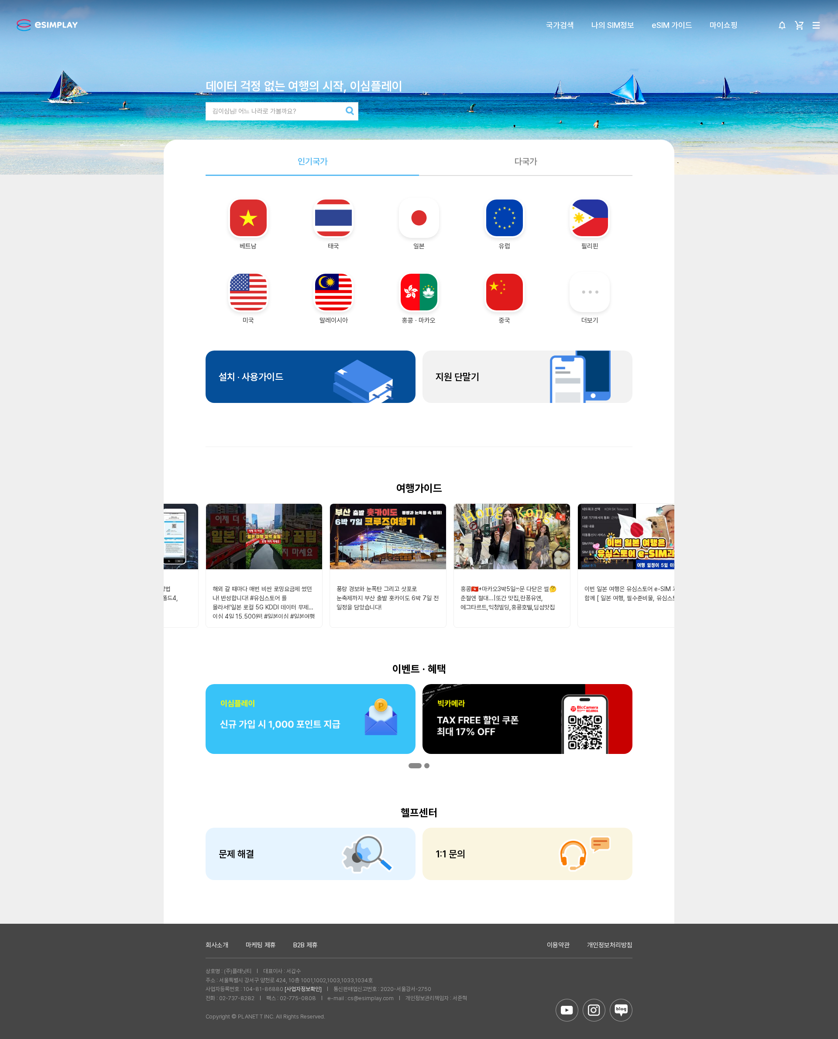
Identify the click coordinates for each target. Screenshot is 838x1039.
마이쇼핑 (724, 25)
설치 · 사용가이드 (251, 376)
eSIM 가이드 (672, 25)
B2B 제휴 (305, 945)
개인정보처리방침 (609, 945)
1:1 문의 (450, 854)
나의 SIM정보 (612, 25)
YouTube (567, 1010)
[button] (415, 765)
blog (621, 1010)
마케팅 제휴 (261, 945)
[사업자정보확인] (303, 989)
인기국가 (312, 161)
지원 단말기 (457, 376)
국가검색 (560, 25)
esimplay (47, 25)
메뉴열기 (816, 25)
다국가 (526, 161)
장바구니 (799, 25)
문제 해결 (236, 854)
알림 (782, 25)
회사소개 (217, 945)
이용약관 (558, 945)
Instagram (594, 1010)
